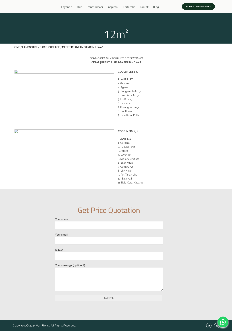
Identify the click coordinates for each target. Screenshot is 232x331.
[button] (223, 322)
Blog (156, 6)
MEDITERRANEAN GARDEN (78, 47)
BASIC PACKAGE (50, 47)
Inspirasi (112, 6)
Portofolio (129, 6)
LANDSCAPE (30, 47)
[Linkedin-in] (209, 325)
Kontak (144, 6)
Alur (79, 6)
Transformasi (94, 6)
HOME (16, 47)
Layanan (66, 6)
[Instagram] (216, 325)
